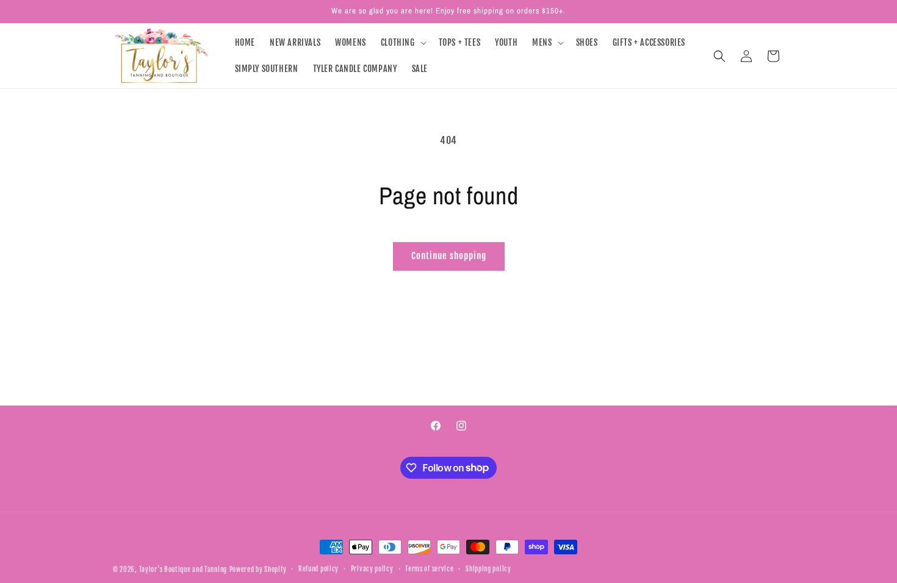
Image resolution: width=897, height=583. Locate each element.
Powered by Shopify (258, 569)
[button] (402, 42)
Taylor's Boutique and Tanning (183, 569)
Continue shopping (448, 256)
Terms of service (429, 569)
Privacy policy (372, 569)
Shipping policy (488, 569)
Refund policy (318, 569)
